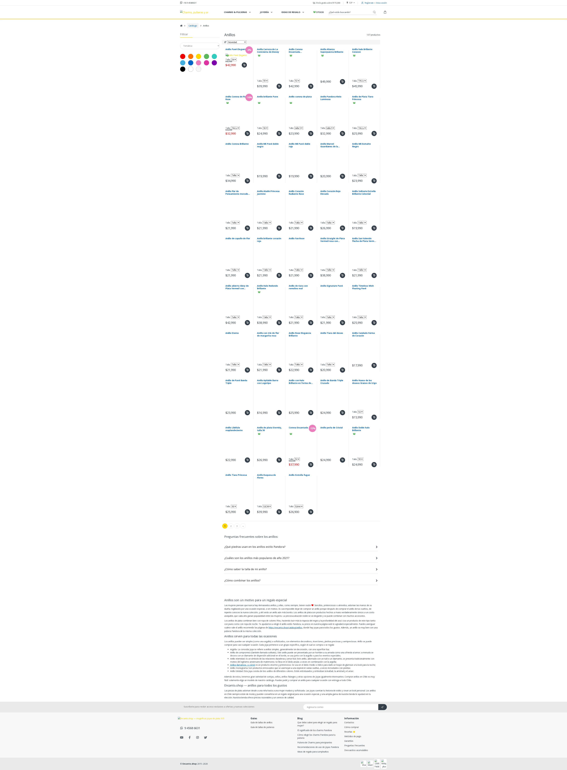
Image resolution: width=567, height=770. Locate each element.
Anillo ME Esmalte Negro (361, 145)
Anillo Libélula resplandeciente (234, 429)
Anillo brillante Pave (267, 96)
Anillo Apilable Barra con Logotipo (267, 381)
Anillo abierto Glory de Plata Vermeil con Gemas (237, 287)
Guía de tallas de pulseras (262, 727)
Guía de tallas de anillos (261, 722)
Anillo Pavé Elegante (236, 49)
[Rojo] (182, 56)
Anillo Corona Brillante (237, 144)
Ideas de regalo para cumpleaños (313, 751)
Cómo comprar (351, 727)
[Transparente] (198, 69)
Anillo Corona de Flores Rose (237, 98)
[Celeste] (182, 62)
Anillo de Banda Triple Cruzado (331, 381)
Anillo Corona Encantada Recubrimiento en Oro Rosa (300, 50)
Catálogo (193, 25)
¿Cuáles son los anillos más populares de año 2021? (256, 558)
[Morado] (214, 62)
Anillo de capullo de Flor (237, 238)
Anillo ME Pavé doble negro (267, 145)
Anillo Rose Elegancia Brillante (300, 334)
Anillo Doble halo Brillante (361, 429)
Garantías (348, 740)
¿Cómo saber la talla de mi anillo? (245, 569)
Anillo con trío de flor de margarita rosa (268, 334)
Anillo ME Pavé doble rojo (299, 145)
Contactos (349, 722)
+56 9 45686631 (190, 2)
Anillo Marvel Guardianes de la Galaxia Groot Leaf (330, 145)
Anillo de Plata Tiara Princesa (362, 98)
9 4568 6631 (191, 728)
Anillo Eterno (232, 333)
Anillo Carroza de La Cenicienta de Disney (268, 50)
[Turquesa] (214, 56)
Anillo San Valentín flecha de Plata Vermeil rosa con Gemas (364, 239)
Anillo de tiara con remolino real (298, 287)
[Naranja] (190, 56)
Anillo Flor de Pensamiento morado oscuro (236, 192)
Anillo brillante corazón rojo (269, 239)
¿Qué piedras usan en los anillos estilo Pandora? (254, 547)
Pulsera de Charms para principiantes (314, 742)
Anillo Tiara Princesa (236, 475)
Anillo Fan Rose (296, 238)
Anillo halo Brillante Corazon (362, 50)
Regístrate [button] (369, 2)
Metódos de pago (352, 736)
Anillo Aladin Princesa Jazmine (268, 192)
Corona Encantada (298, 427)
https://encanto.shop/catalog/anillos (285, 627)
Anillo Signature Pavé (331, 286)
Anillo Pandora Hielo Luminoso (330, 98)
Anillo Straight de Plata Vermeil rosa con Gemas (332, 239)
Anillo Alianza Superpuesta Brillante (331, 50)
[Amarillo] (198, 56)
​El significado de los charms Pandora (314, 730)
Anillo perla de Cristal (331, 427)
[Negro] (182, 69)
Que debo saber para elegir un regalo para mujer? (317, 724)
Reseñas (348, 731)
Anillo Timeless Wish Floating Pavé (363, 287)
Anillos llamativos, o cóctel (242, 664)
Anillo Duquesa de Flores (266, 476)
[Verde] (206, 56)
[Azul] (190, 62)
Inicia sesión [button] (381, 2)
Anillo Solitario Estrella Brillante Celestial (364, 192)
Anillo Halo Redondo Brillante (267, 287)
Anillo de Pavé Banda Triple (236, 381)
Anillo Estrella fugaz (299, 475)
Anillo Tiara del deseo (331, 333)
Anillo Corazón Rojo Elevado (330, 192)
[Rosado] (198, 62)
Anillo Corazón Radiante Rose (296, 192)
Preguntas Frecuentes (354, 745)
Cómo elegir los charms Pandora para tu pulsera (316, 736)
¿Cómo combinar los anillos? (242, 580)
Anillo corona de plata (300, 96)
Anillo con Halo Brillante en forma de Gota (300, 381)
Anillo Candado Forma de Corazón (363, 334)
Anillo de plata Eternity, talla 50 (269, 429)
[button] (350, 2)
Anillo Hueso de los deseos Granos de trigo (364, 381)
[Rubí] (206, 62)
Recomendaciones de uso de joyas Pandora (318, 747)
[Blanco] (190, 69)
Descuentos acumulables (356, 750)
